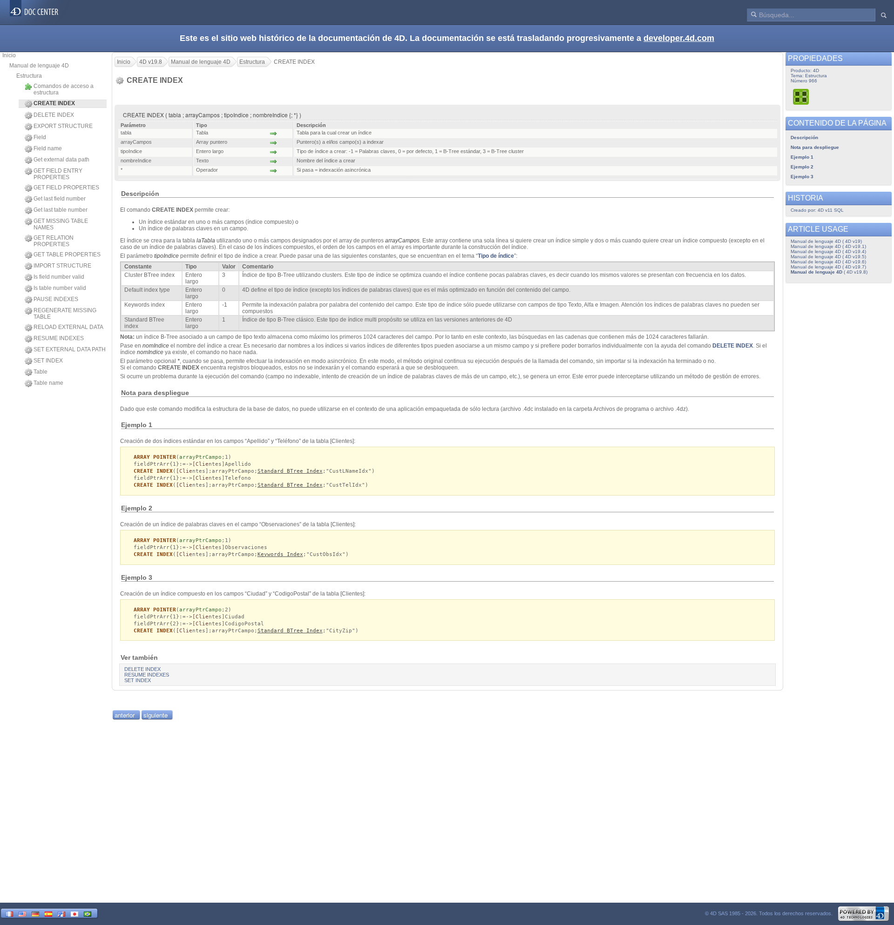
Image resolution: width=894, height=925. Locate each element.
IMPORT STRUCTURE (62, 265)
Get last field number (60, 198)
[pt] (87, 913)
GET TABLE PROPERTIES (67, 254)
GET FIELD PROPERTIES (66, 187)
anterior (125, 715)
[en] (22, 913)
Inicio (9, 55)
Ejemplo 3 (802, 176)
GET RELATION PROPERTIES (54, 241)
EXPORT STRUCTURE (63, 126)
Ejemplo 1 (802, 157)
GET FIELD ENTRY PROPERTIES (58, 174)
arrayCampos (402, 240)
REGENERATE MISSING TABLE (65, 313)
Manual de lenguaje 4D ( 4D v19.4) (828, 251)
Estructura (29, 76)
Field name (48, 148)
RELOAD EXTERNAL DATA (68, 327)
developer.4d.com (678, 38)
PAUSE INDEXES (56, 299)
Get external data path (61, 159)
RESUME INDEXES (59, 338)
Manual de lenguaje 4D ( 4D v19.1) (828, 246)
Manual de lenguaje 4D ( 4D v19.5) (828, 256)
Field (40, 137)
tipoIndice (166, 256)
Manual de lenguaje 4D (39, 65)
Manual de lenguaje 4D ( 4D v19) (826, 241)
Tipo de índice (496, 256)
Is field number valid (59, 277)
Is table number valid (60, 288)
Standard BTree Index (290, 471)
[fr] (9, 913)
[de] (35, 913)
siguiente (155, 715)
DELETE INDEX (54, 115)
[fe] (61, 913)
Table (40, 372)
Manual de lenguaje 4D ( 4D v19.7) (828, 266)
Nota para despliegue (815, 147)
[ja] (74, 913)
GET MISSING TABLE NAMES (61, 224)
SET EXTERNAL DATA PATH (70, 349)
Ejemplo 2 (802, 166)
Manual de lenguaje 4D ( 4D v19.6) (828, 261)
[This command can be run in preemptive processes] (801, 96)
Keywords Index (280, 554)
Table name (48, 383)
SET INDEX (48, 360)
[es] (48, 913)
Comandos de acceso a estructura (64, 89)
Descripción (804, 137)
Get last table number (61, 210)
